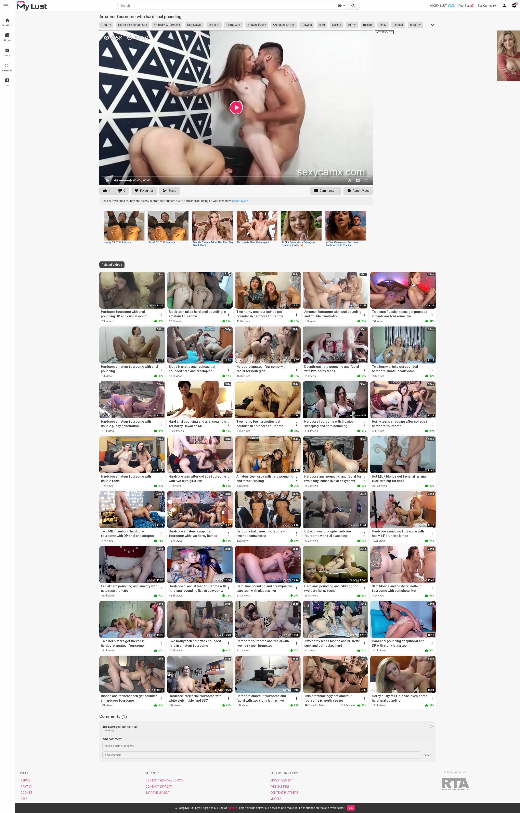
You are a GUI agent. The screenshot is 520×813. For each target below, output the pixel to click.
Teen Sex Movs (316, 705)
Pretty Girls (233, 24)
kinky (383, 24)
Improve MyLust (158, 792)
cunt (322, 24)
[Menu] (504, 6)
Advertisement (281, 780)
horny (352, 24)
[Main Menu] (6, 6)
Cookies (26, 792)
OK (351, 808)
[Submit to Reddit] (356, 35)
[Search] (353, 6)
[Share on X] (365, 35)
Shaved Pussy (257, 24)
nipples (398, 24)
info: (24, 773)
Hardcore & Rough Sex (132, 24)
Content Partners (284, 792)
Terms (25, 780)
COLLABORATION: (284, 773)
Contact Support (159, 786)
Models (276, 798)
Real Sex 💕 (466, 5)
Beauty (106, 24)
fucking (368, 24)
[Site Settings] (514, 6)
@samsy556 (240, 200)
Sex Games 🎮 (487, 5)
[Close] (359, 807)
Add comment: (112, 739)
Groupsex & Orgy (284, 24)
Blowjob (307, 24)
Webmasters (280, 786)
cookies (232, 808)
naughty (415, 24)
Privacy (26, 786)
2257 (24, 798)
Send (427, 755)
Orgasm (214, 24)
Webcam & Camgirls (167, 24)
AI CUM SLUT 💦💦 (442, 5)
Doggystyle (194, 24)
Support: (153, 773)
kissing (336, 24)
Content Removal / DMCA (164, 780)
